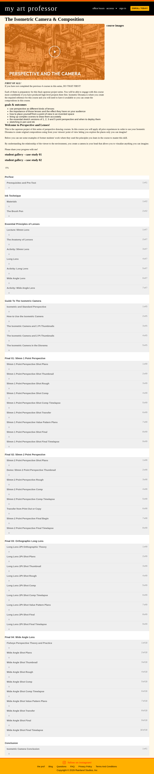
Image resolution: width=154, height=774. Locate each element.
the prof (41, 766)
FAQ (72, 766)
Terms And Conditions (106, 766)
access (110, 8)
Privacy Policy (85, 766)
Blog (50, 766)
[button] (55, 52)
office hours (99, 8)
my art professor (31, 8)
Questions (61, 766)
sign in (122, 8)
